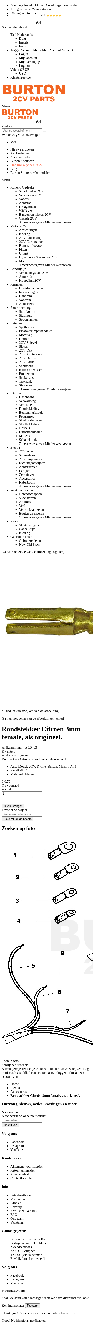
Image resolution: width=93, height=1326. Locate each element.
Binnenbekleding (30, 432)
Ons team (16, 1218)
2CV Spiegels (28, 342)
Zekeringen (27, 474)
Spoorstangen (28, 319)
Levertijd (16, 1207)
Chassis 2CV (28, 218)
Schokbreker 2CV (31, 191)
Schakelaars (27, 455)
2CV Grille (26, 362)
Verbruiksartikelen (31, 509)
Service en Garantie (23, 1211)
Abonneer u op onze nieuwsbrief (24, 1116)
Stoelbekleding (29, 424)
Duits (22, 38)
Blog (13, 169)
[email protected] (33, 1258)
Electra (15, 1088)
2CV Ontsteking (30, 238)
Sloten (23, 346)
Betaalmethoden (21, 1195)
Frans (23, 46)
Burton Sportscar (22, 161)
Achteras (25, 203)
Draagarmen (27, 207)
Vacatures (17, 1222)
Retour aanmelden (22, 1170)
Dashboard (26, 397)
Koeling (24, 234)
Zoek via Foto (20, 157)
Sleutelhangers (29, 525)
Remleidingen (28, 292)
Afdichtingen (28, 230)
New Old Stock (29, 544)
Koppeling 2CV (30, 280)
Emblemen (26, 373)
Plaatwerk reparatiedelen (36, 331)
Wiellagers (26, 210)
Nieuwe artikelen (22, 149)
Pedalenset (26, 416)
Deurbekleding (29, 408)
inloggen (61, 1073)
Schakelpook (28, 439)
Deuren (24, 339)
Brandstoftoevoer (31, 245)
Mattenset (25, 436)
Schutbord (26, 366)
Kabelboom (27, 482)
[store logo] (34, 102)
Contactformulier (22, 1178)
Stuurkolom (27, 311)
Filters (23, 249)
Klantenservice (20, 77)
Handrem (25, 296)
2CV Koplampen (31, 459)
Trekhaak (25, 381)
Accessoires (27, 478)
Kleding (24, 533)
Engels (23, 42)
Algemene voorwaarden (26, 1166)
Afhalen (15, 1203)
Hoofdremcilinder (31, 288)
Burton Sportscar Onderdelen (30, 172)
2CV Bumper (28, 358)
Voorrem (25, 300)
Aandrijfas (26, 276)
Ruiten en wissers (31, 370)
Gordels (24, 428)
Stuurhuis (25, 315)
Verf (22, 505)
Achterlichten (28, 467)
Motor (23, 261)
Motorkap (25, 335)
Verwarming (27, 401)
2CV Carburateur (31, 242)
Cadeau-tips (27, 529)
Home (14, 1084)
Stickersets (26, 377)
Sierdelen (25, 385)
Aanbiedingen (20, 153)
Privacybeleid (19, 1174)
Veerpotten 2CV (30, 195)
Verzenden (17, 1199)
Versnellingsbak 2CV (33, 273)
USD (22, 73)
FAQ (13, 1214)
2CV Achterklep (30, 354)
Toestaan (32, 1305)
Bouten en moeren (31, 513)
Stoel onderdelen (30, 420)
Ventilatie (25, 405)
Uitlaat (23, 253)
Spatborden (27, 327)
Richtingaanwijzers (32, 463)
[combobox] (22, 130)
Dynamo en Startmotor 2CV (38, 257)
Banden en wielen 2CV (35, 214)
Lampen (24, 471)
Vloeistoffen (27, 498)
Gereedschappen (30, 494)
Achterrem (26, 304)
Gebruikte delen (30, 540)
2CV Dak (25, 350)
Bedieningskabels (31, 412)
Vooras (24, 199)
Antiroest (25, 502)
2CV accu (26, 451)
